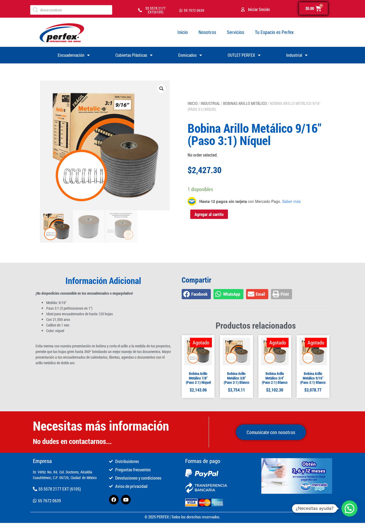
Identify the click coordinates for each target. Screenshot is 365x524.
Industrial (294, 55)
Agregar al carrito (209, 214)
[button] (161, 88)
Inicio (182, 32)
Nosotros (207, 32)
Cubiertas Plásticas (131, 55)
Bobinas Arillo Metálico (245, 103)
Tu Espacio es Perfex (274, 32)
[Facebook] (114, 499)
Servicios (235, 32)
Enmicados (187, 55)
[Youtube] (126, 499)
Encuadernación (71, 55)
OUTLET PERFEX (241, 55)
